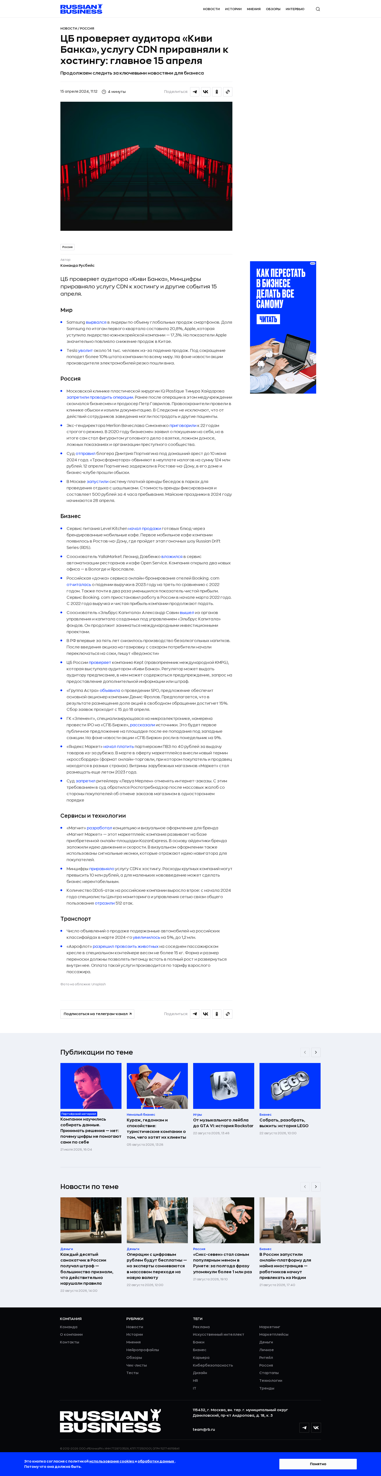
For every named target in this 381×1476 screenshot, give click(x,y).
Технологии (270, 1380)
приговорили (183, 426)
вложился (172, 557)
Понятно (318, 1464)
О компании (71, 1334)
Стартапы (269, 1373)
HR (195, 1380)
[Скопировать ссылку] (227, 91)
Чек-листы (136, 1365)
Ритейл (266, 1358)
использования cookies (112, 1461)
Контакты (69, 1342)
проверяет (100, 663)
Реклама (201, 1327)
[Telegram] (304, 1428)
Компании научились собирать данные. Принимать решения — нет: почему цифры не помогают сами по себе (90, 1130)
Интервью (295, 9)
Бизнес (199, 1350)
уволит (85, 351)
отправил (85, 454)
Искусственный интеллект (218, 1334)
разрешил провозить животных (126, 946)
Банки (198, 1342)
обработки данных (156, 1461)
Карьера (201, 1358)
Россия (87, 28)
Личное (266, 1350)
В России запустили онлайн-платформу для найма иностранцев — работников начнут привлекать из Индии (285, 1266)
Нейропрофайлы (142, 1350)
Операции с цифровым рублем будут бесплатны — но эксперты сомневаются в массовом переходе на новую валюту (157, 1266)
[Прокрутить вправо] (316, 1052)
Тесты (132, 1373)
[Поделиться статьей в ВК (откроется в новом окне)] (205, 91)
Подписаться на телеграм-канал (96, 1014)
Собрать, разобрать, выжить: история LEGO (284, 1123)
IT (194, 1388)
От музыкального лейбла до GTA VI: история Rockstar (223, 1123)
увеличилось (146, 937)
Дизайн (200, 1373)
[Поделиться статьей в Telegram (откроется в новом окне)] (194, 91)
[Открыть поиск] (318, 9)
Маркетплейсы (273, 1334)
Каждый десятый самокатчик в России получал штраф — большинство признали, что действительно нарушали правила (86, 1269)
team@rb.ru (204, 1429)
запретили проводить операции (100, 397)
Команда (68, 1327)
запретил (85, 781)
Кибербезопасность (213, 1365)
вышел (187, 613)
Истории (233, 9)
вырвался (96, 322)
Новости (211, 9)
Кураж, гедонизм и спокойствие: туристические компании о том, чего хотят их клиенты (156, 1128)
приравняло (102, 869)
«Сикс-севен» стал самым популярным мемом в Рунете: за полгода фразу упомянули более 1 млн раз (222, 1263)
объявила (110, 691)
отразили (105, 903)
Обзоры (273, 9)
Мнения (254, 9)
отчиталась (79, 585)
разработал (99, 828)
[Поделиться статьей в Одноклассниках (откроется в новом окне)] (216, 91)
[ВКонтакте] (316, 1428)
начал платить (118, 747)
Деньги (266, 1342)
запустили (97, 482)
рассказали (142, 725)
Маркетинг (269, 1327)
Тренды (266, 1388)
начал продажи (144, 529)
